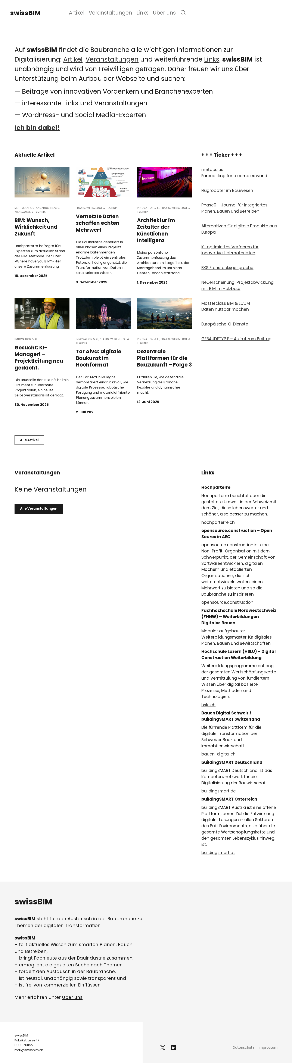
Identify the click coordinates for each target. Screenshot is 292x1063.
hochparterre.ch (218, 522)
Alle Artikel (29, 440)
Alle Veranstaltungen (38, 508)
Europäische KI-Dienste (224, 324)
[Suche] (183, 12)
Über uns (164, 12)
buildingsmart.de (218, 791)
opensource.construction (227, 602)
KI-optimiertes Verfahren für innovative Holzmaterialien (229, 250)
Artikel (76, 12)
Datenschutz (243, 1047)
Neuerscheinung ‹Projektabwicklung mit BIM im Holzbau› (237, 286)
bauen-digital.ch (218, 754)
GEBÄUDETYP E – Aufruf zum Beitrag (236, 339)
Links (142, 12)
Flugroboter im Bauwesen (227, 190)
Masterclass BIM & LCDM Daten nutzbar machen (226, 306)
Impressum (267, 1047)
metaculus (212, 169)
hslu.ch (208, 705)
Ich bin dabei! (37, 127)
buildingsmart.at (218, 852)
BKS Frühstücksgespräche (227, 268)
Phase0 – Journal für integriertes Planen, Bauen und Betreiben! (234, 208)
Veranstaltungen (110, 12)
